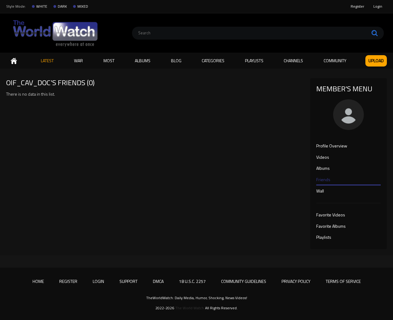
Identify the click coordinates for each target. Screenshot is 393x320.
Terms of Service (343, 281)
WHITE (41, 6)
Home (13, 61)
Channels (293, 60)
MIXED (82, 6)
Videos (322, 157)
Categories (213, 60)
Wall (320, 191)
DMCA (158, 281)
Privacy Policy (296, 281)
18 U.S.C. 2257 (192, 281)
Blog (176, 60)
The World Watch (189, 308)
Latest (47, 60)
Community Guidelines (243, 281)
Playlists (254, 60)
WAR (78, 60)
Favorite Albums (331, 226)
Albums (142, 60)
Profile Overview (331, 146)
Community (335, 60)
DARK (62, 6)
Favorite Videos (330, 215)
